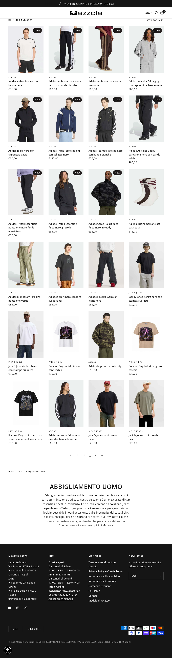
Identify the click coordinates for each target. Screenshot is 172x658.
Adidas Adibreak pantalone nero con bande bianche (65, 83)
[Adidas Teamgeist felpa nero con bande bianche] (106, 118)
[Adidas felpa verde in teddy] (106, 334)
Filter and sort (22, 20)
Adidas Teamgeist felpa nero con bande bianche (106, 152)
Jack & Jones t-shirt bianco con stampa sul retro (23, 368)
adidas (12, 77)
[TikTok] (28, 607)
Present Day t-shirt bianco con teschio (64, 368)
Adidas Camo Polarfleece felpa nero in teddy (103, 225)
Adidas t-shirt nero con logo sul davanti (65, 298)
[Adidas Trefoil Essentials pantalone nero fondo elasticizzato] (26, 192)
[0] (161, 12)
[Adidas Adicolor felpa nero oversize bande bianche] (66, 403)
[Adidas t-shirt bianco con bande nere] (26, 49)
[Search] (156, 12)
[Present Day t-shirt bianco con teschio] (66, 334)
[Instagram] (20, 608)
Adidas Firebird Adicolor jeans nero (103, 298)
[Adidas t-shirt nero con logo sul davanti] (66, 265)
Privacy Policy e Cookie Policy (106, 571)
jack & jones (136, 292)
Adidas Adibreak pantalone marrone (105, 83)
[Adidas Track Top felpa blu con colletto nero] (66, 118)
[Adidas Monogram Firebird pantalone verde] (26, 265)
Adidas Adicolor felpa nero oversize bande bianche (64, 437)
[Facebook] (12, 608)
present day (55, 362)
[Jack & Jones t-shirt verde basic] (146, 403)
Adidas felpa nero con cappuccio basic (21, 152)
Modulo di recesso (99, 600)
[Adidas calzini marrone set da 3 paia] (146, 192)
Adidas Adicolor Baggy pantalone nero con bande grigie (144, 154)
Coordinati (114, 504)
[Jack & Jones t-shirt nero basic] (106, 403)
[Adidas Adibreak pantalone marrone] (106, 49)
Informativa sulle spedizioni (104, 576)
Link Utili (95, 556)
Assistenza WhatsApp (61, 598)
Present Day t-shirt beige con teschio (146, 368)
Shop (19, 471)
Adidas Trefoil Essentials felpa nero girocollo (63, 225)
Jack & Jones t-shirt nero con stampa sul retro (145, 298)
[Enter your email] (160, 576)
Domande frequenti (100, 586)
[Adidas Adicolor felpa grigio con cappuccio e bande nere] (146, 49)
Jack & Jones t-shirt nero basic (103, 437)
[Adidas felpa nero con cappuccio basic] (26, 118)
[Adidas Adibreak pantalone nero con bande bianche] (66, 49)
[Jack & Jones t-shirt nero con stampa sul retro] (146, 265)
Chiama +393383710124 (63, 594)
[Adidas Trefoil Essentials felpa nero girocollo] (66, 192)
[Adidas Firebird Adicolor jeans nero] (106, 265)
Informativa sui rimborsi (103, 581)
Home (11, 471)
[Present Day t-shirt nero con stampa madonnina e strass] (26, 403)
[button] (7, 650)
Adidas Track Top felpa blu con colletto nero (64, 152)
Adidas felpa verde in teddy (105, 366)
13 (94, 455)
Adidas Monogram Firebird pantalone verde (24, 298)
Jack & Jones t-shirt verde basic (143, 437)
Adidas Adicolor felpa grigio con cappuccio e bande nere (145, 83)
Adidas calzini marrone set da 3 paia (144, 225)
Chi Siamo (94, 590)
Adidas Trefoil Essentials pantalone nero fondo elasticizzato (22, 227)
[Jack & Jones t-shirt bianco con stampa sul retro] (26, 334)
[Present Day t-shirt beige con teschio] (146, 334)
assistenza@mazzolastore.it (64, 590)
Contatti (93, 595)
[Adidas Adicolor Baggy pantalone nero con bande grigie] (146, 118)
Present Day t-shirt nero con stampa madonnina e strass (25, 437)
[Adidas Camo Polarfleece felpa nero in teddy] (106, 192)
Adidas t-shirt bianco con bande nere (23, 83)
